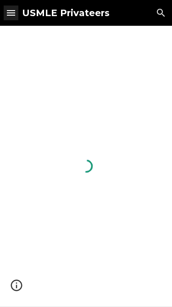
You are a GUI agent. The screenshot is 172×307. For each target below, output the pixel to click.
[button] (11, 12)
